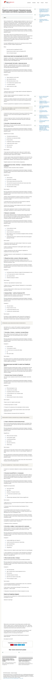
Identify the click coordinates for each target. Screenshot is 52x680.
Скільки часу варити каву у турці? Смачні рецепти (25, 660)
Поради (42, 2)
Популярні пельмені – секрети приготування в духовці (44, 20)
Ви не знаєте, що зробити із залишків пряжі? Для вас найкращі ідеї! (44, 15)
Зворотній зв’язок (6, 678)
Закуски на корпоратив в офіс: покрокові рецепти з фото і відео (44, 106)
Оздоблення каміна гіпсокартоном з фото (43, 111)
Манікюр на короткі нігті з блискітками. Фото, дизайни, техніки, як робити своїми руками (44, 116)
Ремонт (46, 2)
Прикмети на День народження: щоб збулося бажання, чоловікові (44, 102)
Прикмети (41, 99)
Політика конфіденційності (14, 678)
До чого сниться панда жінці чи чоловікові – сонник (43, 97)
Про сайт (21, 678)
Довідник (29, 2)
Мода (38, 2)
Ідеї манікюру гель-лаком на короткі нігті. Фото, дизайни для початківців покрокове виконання (44, 10)
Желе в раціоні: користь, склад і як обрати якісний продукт (8, 660)
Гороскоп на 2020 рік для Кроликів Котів (44, 121)
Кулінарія (34, 2)
